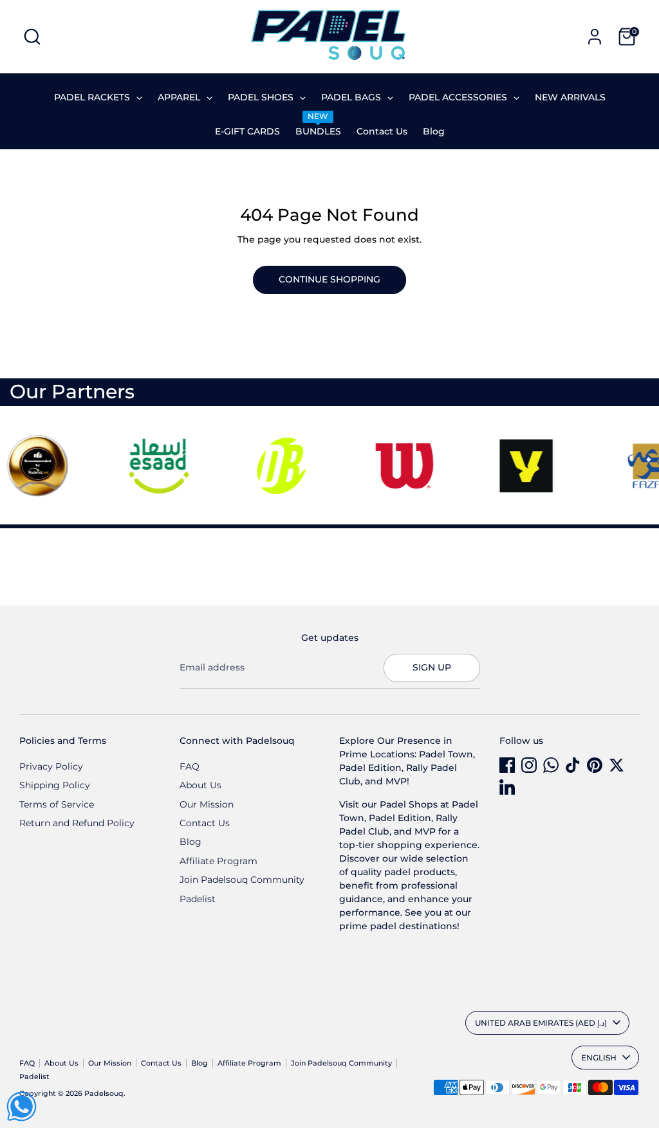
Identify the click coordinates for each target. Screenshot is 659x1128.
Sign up (432, 667)
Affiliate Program (218, 861)
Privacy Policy (51, 766)
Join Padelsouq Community (242, 879)
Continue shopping (329, 279)
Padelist (198, 899)
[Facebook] (507, 765)
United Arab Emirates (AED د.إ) (541, 1023)
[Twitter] (616, 765)
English (599, 1057)
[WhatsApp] (551, 765)
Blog (190, 841)
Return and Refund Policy (77, 823)
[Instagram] (529, 765)
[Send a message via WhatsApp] (21, 1106)
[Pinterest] (594, 765)
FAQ (190, 766)
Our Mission (207, 804)
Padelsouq (104, 1093)
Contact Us (205, 823)
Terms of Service (56, 804)
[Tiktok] (572, 765)
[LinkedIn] (507, 787)
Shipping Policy (54, 785)
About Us (200, 785)
